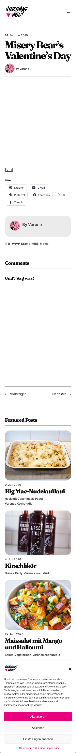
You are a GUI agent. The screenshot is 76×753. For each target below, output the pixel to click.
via (9, 169)
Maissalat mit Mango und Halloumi (33, 643)
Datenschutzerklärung (32, 748)
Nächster (59, 394)
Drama (25, 243)
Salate (9, 654)
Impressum (53, 748)
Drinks (9, 573)
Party (18, 573)
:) (9, 243)
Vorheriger (18, 394)
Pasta (39, 498)
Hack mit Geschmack (19, 498)
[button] (70, 669)
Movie (44, 243)
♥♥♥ (15, 243)
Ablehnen (38, 728)
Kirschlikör (20, 565)
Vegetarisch (23, 654)
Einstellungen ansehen (38, 739)
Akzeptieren (38, 716)
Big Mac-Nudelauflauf (35, 491)
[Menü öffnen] (68, 11)
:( (6, 243)
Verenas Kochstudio (19, 503)
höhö (35, 243)
